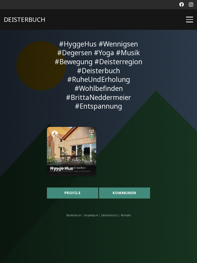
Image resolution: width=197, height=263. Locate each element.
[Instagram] (191, 4)
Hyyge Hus (61, 168)
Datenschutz (109, 215)
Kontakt (125, 215)
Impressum (91, 215)
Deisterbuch (73, 215)
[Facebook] (181, 4)
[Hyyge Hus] (71, 151)
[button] (189, 19)
